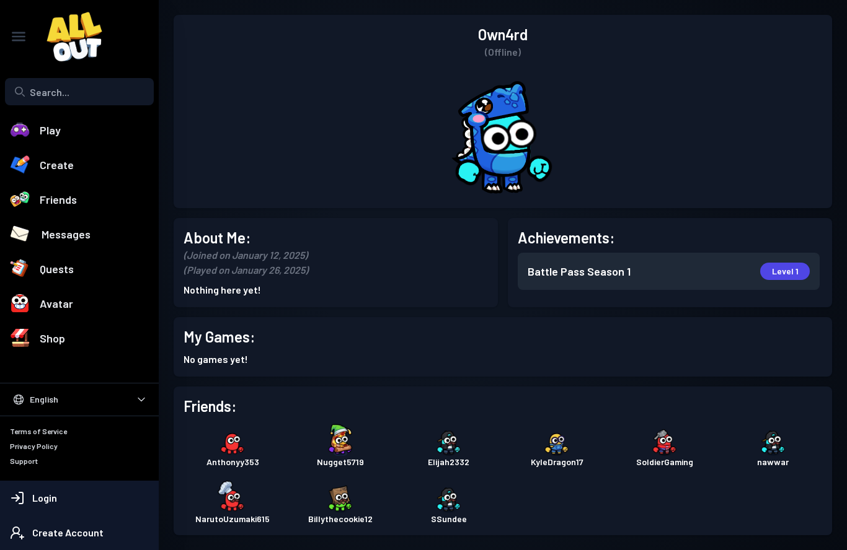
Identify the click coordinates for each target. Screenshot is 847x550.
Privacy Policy (34, 446)
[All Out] (68, 36)
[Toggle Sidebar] (18, 36)
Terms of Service (38, 431)
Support (24, 460)
